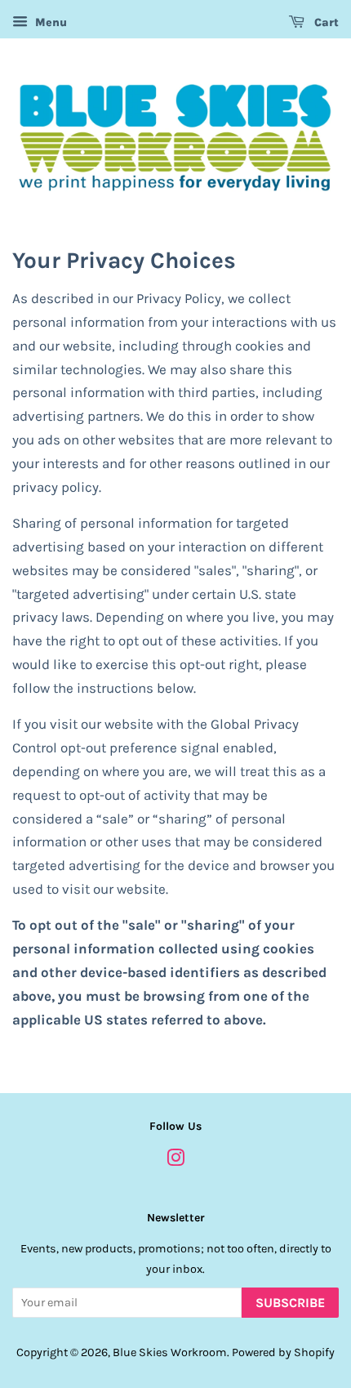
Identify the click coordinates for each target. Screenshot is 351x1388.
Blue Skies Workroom (170, 1352)
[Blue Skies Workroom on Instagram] (175, 1161)
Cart (325, 22)
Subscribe (290, 1302)
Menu (49, 22)
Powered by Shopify (283, 1352)
